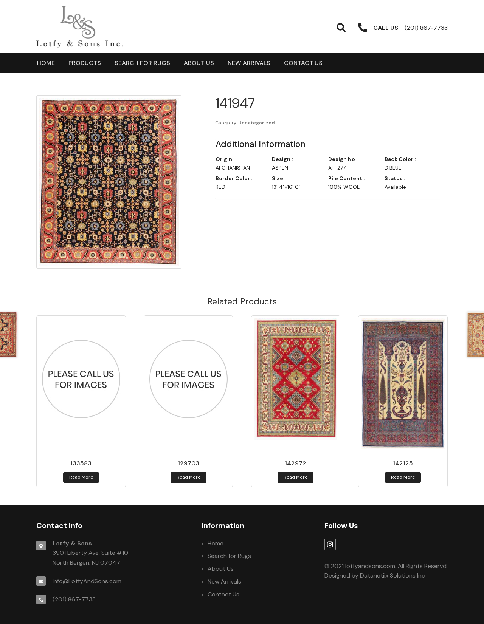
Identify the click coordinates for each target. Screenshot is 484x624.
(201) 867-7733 (74, 599)
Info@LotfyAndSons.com (87, 581)
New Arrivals (249, 63)
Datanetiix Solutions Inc (392, 575)
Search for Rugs (142, 63)
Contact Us (303, 63)
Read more (81, 477)
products (84, 63)
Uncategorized (256, 123)
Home (46, 63)
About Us (199, 63)
